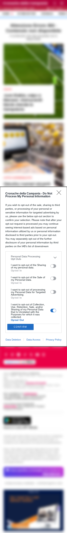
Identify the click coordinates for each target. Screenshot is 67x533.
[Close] (60, 193)
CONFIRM (20, 327)
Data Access (33, 339)
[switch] (53, 266)
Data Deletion (13, 339)
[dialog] (33, 266)
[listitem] (33, 257)
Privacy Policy (53, 339)
